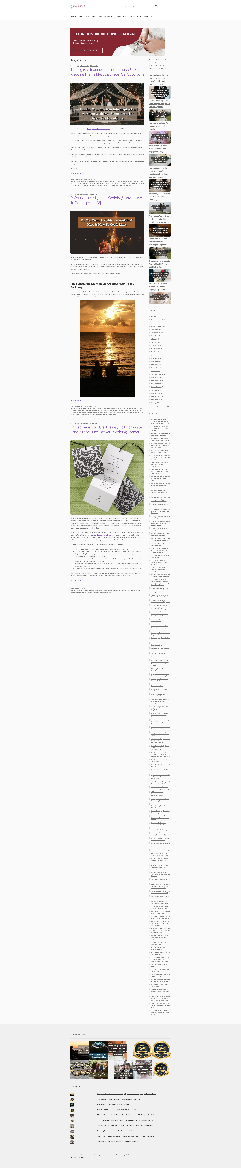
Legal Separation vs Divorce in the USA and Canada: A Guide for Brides (160, 1005)
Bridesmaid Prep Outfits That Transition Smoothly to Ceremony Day (159, 867)
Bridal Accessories (145, 6)
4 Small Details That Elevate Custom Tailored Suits (159, 695)
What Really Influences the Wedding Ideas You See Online (159, 902)
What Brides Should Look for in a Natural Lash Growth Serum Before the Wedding (160, 485)
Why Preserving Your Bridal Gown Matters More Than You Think (160, 892)
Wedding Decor (80, 588)
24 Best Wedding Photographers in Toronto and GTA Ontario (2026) (118, 1099)
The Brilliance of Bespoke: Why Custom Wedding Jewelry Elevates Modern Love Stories (160, 959)
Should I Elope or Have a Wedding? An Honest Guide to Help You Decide (159, 626)
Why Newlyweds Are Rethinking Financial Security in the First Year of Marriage (160, 923)
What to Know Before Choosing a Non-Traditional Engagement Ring (160, 722)
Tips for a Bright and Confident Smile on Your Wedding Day (160, 907)
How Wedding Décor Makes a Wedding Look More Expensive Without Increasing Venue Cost (160, 614)
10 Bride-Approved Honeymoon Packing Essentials (160, 529)
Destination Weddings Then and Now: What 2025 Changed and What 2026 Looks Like (160, 741)
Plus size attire (155, 348)
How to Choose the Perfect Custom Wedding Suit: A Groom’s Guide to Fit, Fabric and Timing (160, 421)
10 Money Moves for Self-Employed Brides (158, 544)
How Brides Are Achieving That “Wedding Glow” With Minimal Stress (160, 734)
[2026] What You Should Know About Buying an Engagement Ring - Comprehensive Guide (125, 1125)
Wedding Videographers (160, 406)
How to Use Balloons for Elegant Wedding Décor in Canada (159, 126)
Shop (124, 6)
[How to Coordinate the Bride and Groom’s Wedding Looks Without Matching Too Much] (160, 185)
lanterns (106, 410)
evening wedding (112, 408)
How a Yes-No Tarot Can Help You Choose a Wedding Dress (160, 912)
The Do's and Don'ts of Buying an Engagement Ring (113, 1104)
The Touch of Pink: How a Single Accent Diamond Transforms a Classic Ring (160, 511)
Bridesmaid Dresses (156, 323)
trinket (89, 185)
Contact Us (166, 6)
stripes (72, 185)
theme (77, 185)
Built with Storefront (77, 1157)
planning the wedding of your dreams (98, 129)
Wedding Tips (157, 6)
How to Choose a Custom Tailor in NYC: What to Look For (160, 534)
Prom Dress (154, 352)
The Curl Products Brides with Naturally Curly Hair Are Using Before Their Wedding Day (159, 607)
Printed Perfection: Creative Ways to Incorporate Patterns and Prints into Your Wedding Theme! (106, 429)
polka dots (124, 183)
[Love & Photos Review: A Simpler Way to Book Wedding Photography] (160, 253)
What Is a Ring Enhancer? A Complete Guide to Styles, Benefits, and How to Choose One (160, 754)
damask (96, 181)
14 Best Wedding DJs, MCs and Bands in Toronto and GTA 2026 (117, 1110)
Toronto (147, 16)
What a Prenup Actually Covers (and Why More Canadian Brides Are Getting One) (160, 747)
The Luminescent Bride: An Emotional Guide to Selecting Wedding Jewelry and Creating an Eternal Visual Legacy (160, 582)
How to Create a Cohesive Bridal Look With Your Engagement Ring (159, 148)
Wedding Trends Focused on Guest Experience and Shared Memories (159, 655)
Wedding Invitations (157, 374)
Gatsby (127, 181)
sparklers (125, 412)
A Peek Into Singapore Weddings (160, 850)
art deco (76, 181)
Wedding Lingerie (156, 380)
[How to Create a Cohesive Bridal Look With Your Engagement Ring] (160, 160)
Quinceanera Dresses (157, 355)
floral (105, 181)
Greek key (94, 410)
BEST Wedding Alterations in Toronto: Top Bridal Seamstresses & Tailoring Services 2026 (125, 1115)
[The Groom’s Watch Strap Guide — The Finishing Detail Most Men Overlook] (160, 230)
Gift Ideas (153, 339)
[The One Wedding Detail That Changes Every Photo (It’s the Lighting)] (160, 115)
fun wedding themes (114, 181)
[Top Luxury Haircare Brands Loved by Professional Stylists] (142, 1069)
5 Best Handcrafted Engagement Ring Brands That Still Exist (160, 783)
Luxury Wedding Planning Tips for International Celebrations (160, 649)
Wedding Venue (155, 399)
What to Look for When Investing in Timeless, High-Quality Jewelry (158, 286)
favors (101, 181)
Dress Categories (104, 16)
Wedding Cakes (155, 361)
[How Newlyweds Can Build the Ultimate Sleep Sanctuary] (160, 208)
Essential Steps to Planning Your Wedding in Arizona (160, 943)
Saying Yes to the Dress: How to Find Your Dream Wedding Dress (160, 675)
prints (129, 183)
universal (94, 185)
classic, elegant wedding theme (104, 535)
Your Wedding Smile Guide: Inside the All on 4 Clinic (160, 975)
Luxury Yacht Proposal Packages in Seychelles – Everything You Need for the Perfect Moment (160, 998)
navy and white (94, 183)
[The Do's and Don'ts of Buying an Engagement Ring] (98, 1050)
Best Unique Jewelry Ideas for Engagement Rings (159, 644)
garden (123, 181)
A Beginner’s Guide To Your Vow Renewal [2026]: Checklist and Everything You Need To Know (126, 1094)
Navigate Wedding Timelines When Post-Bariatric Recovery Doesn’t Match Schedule (159, 860)
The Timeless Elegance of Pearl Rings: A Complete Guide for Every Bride (160, 708)
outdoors (73, 412)
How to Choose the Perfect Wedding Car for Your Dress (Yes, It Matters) (160, 874)
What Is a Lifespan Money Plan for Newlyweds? (160, 760)
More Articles (119, 16)
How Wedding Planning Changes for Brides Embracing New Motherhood (160, 845)
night (135, 410)
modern (81, 183)
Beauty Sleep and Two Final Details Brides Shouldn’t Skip (159, 854)
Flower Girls (154, 336)
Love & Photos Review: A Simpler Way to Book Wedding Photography (159, 241)
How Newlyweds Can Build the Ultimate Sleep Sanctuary (159, 196)
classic (91, 181)
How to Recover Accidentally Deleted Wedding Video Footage (160, 788)
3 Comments (94, 66)
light (110, 410)
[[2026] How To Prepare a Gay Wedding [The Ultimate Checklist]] (123, 1069)
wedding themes (129, 185)
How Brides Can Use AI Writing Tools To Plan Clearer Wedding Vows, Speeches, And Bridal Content (160, 662)
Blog (93, 16)
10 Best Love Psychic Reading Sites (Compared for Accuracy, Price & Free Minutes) (160, 550)
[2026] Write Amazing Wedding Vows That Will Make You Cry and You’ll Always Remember (125, 1136)
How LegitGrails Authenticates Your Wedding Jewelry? (160, 800)
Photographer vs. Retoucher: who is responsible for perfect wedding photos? (160, 523)
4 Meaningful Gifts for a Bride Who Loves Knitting (159, 680)
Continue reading (76, 173)
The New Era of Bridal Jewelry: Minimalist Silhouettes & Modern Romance (160, 1012)
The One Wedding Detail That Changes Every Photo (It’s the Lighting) (159, 103)
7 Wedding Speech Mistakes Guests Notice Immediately (159, 670)
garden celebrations (115, 554)
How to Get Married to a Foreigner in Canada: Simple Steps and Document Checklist (160, 492)
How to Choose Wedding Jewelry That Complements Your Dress (160, 575)
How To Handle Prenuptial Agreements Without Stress (159, 824)
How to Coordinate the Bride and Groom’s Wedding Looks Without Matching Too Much (160, 445)
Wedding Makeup (156, 383)
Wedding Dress (133, 6)
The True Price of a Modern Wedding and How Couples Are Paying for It (160, 818)
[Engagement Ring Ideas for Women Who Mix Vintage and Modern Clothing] (160, 275)
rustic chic (135, 183)
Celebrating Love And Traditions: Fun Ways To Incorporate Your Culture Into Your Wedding (160, 886)
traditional (83, 185)
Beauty (153, 317)
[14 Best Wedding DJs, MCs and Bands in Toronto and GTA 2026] (142, 1050)
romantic (106, 412)
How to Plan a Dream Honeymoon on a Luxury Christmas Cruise (160, 980)
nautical (86, 183)
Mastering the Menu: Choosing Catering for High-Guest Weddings (160, 701)
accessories (77, 408)
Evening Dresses (155, 332)
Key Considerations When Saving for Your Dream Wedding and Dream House (160, 777)
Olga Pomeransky (83, 66)
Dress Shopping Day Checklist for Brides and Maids (160, 620)
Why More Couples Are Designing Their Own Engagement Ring (160, 539)
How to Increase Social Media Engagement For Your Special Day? (159, 937)
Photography (155, 345)
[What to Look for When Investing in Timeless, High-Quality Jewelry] (160, 298)
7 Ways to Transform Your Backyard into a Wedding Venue (160, 601)
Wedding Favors (155, 371)
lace (77, 183)
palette (107, 183)
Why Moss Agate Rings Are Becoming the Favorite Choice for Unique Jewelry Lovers (160, 633)
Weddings (154, 403)
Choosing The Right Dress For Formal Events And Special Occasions (159, 715)
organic (102, 183)
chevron (86, 181)
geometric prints (135, 181)
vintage (100, 185)
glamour (88, 410)
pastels (112, 183)
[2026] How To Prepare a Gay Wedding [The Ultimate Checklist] (117, 1141)
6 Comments (94, 423)
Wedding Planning (82, 406)
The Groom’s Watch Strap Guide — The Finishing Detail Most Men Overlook (159, 219)
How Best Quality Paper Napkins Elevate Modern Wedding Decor (160, 639)
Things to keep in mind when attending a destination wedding (159, 590)
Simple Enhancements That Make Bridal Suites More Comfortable (160, 917)
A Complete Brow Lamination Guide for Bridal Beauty (159, 948)
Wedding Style (155, 390)
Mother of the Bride (156, 342)
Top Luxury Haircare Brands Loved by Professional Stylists (160, 834)
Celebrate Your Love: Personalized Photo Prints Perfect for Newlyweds (158, 794)
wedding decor (107, 185)
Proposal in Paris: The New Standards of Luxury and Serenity (158, 569)
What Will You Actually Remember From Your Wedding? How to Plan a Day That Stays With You (160, 499)
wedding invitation (117, 185)
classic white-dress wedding (82, 147)
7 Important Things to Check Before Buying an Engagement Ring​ (160, 991)
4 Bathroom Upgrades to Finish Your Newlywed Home (160, 685)
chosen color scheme (105, 518)
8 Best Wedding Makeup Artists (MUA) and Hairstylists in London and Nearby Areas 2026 (125, 1120)
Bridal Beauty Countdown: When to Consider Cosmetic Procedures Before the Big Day (160, 930)
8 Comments (94, 194)
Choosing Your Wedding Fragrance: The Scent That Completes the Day (159, 562)
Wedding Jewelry (156, 377)
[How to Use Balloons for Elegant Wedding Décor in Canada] (160, 137)
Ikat (74, 183)
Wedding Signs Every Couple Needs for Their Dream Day (159, 880)
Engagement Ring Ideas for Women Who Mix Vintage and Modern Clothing (160, 264)
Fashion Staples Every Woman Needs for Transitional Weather (160, 596)
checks (81, 181)
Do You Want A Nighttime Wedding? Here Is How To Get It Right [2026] (106, 200)
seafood (141, 183)
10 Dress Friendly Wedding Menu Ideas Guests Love (160, 505)
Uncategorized (155, 358)
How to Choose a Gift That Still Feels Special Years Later (160, 839)
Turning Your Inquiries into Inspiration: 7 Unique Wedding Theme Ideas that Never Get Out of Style (107, 72)
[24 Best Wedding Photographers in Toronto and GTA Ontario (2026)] (161, 1050)
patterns (117, 183)
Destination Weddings (157, 326)
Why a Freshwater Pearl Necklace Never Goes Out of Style (160, 728)
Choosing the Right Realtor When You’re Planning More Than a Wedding (160, 806)
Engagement (154, 329)
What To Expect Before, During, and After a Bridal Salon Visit (160, 897)
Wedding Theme (82, 179)
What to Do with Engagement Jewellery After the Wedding (159, 829)
